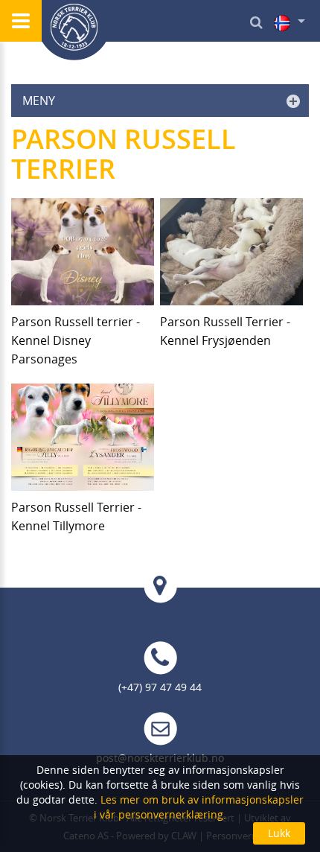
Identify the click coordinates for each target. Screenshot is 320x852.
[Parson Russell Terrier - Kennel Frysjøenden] (231, 251)
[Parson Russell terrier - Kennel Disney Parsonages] (82, 251)
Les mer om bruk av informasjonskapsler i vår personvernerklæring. (199, 806)
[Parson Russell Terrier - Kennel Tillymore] (82, 436)
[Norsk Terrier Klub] (74, 30)
